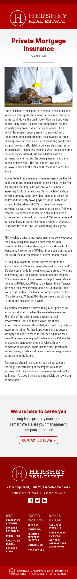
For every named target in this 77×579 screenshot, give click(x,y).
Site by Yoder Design (56, 574)
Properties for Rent (13, 522)
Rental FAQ (13, 536)
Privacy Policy (18, 574)
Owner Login (35, 545)
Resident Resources (13, 530)
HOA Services (36, 549)
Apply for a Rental (13, 542)
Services (33, 524)
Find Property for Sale (58, 534)
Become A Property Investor (33, 537)
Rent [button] (9, 516)
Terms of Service (36, 574)
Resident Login (11, 550)
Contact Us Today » (38, 440)
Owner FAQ (34, 529)
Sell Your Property (55, 526)
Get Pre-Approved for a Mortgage (57, 543)
